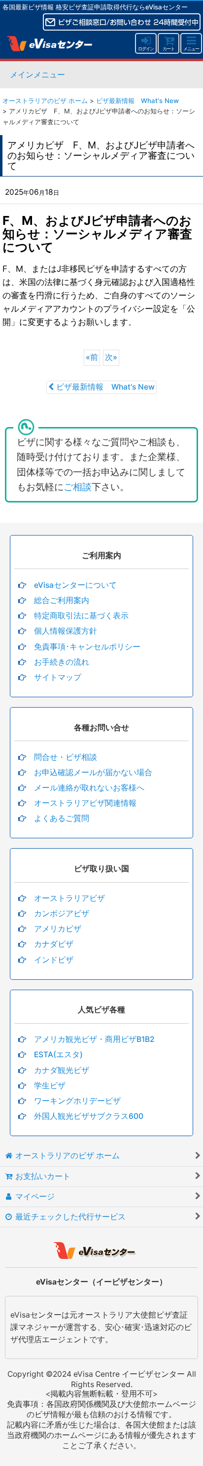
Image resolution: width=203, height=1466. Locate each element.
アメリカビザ (57, 928)
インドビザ (53, 960)
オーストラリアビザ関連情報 (85, 803)
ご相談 (78, 487)
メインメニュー (37, 74)
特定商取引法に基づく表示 (81, 615)
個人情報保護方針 (65, 631)
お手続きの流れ (61, 662)
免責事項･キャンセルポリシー (87, 646)
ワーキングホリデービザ (77, 1101)
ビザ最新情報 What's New (105, 387)
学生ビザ (50, 1085)
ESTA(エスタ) (58, 1054)
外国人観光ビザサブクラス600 (88, 1116)
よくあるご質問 (61, 818)
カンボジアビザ (61, 913)
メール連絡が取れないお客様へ (89, 787)
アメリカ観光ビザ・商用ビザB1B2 (94, 1039)
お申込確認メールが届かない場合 (93, 772)
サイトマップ (57, 677)
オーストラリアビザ (69, 898)
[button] (191, 43)
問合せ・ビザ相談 (65, 757)
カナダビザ (53, 944)
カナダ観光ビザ (61, 1070)
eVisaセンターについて (75, 585)
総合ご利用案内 (61, 600)
